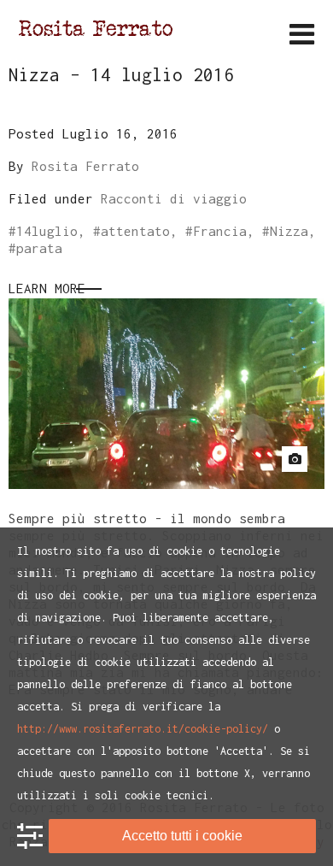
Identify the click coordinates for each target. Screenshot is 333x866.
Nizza (289, 231)
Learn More (47, 288)
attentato (135, 231)
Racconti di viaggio (174, 198)
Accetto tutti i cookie (182, 835)
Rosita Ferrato (85, 166)
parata (39, 248)
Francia (220, 231)
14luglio (47, 231)
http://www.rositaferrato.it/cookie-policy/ (142, 728)
